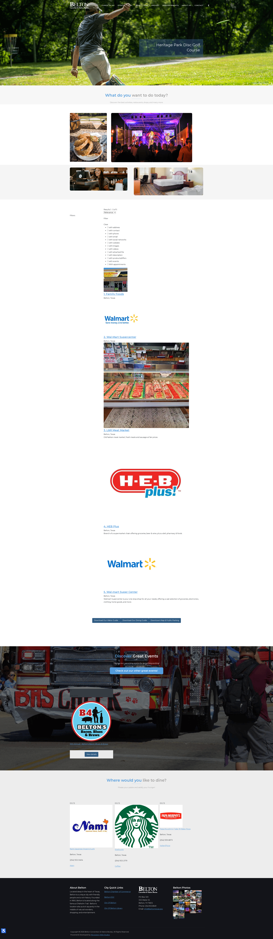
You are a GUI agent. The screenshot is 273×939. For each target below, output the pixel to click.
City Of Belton (110, 903)
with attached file (116, 252)
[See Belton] (79, 5)
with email (113, 237)
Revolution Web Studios (100, 935)
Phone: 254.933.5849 (147, 906)
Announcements (170, 5)
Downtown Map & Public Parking (165, 620)
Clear (106, 224)
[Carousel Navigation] (136, 81)
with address (114, 227)
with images (114, 246)
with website (114, 243)
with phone (114, 234)
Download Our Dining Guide (135, 620)
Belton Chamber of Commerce (117, 892)
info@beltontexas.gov (153, 909)
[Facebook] (208, 5)
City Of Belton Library (113, 908)
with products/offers (117, 258)
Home (95, 5)
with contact (114, 231)
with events (114, 261)
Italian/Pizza (165, 846)
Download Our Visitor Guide (106, 620)
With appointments (117, 264)
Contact (199, 5)
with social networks (117, 240)
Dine (146, 5)
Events (121, 5)
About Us (186, 5)
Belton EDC (109, 897)
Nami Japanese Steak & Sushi (82, 849)
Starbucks (119, 850)
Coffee (118, 866)
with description (116, 255)
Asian (72, 866)
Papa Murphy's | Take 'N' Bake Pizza (175, 829)
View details (91, 754)
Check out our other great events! (136, 670)
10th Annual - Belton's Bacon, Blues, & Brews (89, 744)
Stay (130, 5)
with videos (113, 249)
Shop (138, 5)
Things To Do (108, 5)
